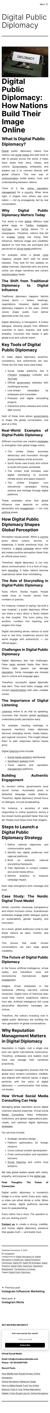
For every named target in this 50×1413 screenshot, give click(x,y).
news (14, 225)
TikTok (24, 229)
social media (22, 155)
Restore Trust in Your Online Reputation (21, 1389)
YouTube (6, 229)
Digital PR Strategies (32, 1263)
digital (28, 221)
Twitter (29, 225)
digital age (39, 1176)
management (15, 769)
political (6, 512)
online (21, 237)
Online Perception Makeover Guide (19, 1381)
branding (13, 570)
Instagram (42, 225)
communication (10, 178)
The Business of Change (24, 1269)
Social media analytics (20, 757)
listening (14, 751)
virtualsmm (9, 1253)
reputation (7, 672)
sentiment (42, 715)
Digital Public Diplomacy (21, 1266)
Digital (5, 151)
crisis (45, 255)
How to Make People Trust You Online (20, 1385)
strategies (42, 441)
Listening (7, 711)
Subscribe (25, 1345)
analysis (24, 761)
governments (41, 416)
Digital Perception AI (25, 1256)
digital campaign (24, 548)
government (23, 382)
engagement (27, 508)
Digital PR (17, 1263)
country (29, 192)
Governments (19, 166)
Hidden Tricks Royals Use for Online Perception (25, 1393)
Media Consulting (13, 1114)
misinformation (10, 274)
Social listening (17, 1162)
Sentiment (13, 761)
